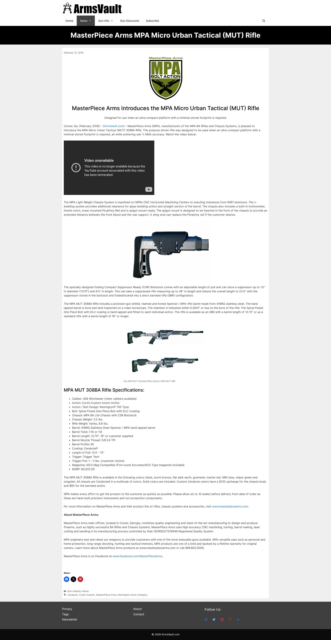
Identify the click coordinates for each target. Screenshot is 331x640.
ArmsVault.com (113, 126)
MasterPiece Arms (106, 594)
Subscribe (152, 20)
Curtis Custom (87, 594)
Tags (65, 614)
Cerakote (72, 594)
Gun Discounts (129, 20)
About (137, 609)
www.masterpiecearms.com (230, 506)
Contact (138, 614)
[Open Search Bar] (263, 21)
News (83, 20)
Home (69, 20)
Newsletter (69, 619)
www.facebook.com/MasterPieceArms (137, 556)
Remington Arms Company (133, 594)
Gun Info (103, 20)
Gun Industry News (78, 591)
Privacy (67, 609)
